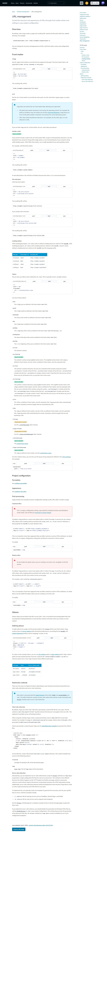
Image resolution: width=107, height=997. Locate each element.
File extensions (85, 57)
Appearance (84, 66)
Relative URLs (85, 72)
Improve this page (18, 829)
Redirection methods (86, 77)
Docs (17, 3)
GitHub (36, 3)
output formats (40, 695)
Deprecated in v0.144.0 (20, 422)
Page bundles (83, 26)
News (12, 3)
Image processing (84, 14)
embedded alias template (49, 726)
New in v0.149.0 (19, 357)
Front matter (83, 12)
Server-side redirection (87, 81)
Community (29, 3)
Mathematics (83, 18)
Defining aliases (85, 75)
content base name (22, 443)
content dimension (17, 633)
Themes (22, 3)
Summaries (82, 35)
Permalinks (83, 64)
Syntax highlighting (84, 37)
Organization (83, 24)
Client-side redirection (87, 79)
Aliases (81, 74)
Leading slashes (86, 59)
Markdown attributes (85, 16)
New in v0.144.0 (19, 441)
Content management (23, 11)
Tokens (83, 60)
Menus (81, 20)
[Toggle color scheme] (86, 3)
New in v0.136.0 (17, 134)
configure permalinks (21, 483)
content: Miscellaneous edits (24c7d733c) (41, 825)
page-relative (55, 654)
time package (67, 457)
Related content (84, 29)
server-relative (26, 631)
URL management (84, 41)
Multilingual (82, 22)
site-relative (42, 654)
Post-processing (85, 68)
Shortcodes (83, 33)
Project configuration (85, 62)
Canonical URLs (86, 70)
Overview (82, 47)
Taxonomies (83, 39)
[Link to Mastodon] (103, 3)
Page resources (84, 27)
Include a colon (85, 55)
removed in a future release (43, 512)
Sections (82, 31)
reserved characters (54, 112)
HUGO (5, 3)
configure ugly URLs (20, 491)
